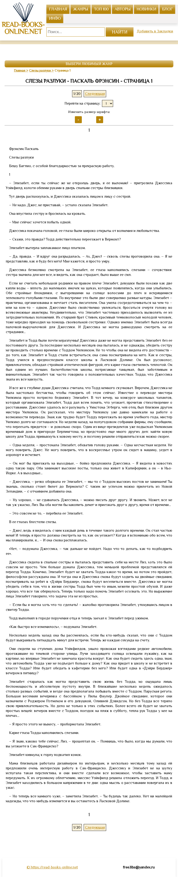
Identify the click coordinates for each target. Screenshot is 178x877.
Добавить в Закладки (155, 31)
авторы (122, 8)
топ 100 (101, 8)
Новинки (146, 8)
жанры (80, 8)
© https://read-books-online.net (52, 867)
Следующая (95, 94)
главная (58, 8)
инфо (55, 18)
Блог (167, 8)
